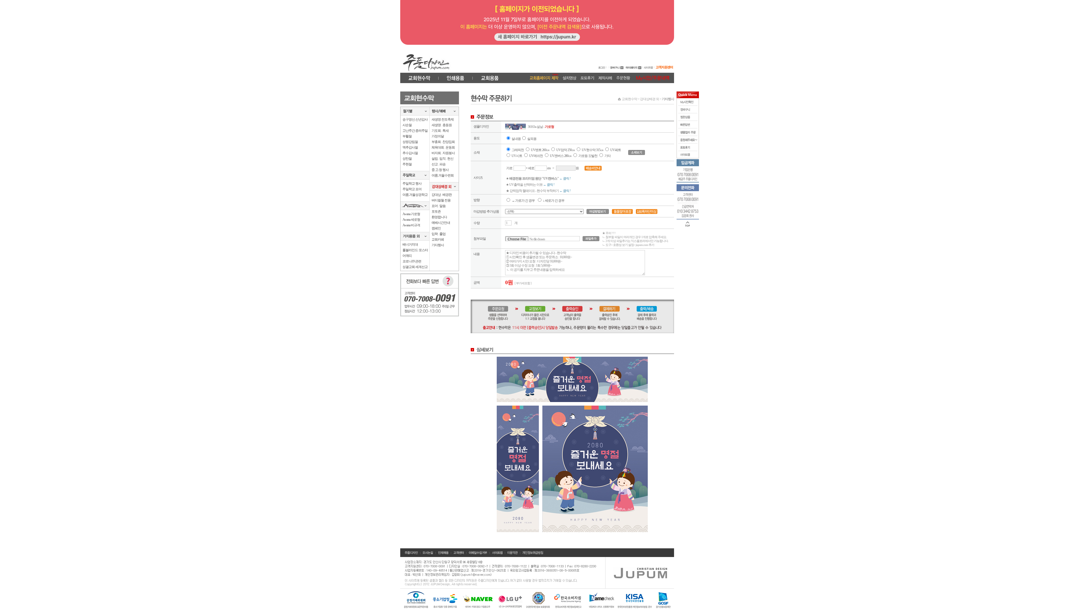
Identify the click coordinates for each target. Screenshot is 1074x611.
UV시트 (517, 156)
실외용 (531, 139)
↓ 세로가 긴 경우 (553, 201)
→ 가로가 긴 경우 (523, 201)
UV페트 (615, 150)
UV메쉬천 (536, 156)
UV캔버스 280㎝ (560, 156)
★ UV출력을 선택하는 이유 (530, 185)
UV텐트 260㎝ (540, 150)
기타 (607, 156)
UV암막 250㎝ (565, 150)
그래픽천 (518, 150)
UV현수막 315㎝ (593, 150)
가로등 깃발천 (587, 156)
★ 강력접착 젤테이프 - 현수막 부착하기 (538, 191)
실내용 (516, 139)
